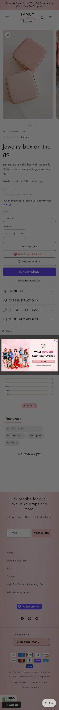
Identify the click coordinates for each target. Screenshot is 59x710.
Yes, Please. (44, 361)
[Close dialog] (55, 340)
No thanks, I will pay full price (43, 364)
